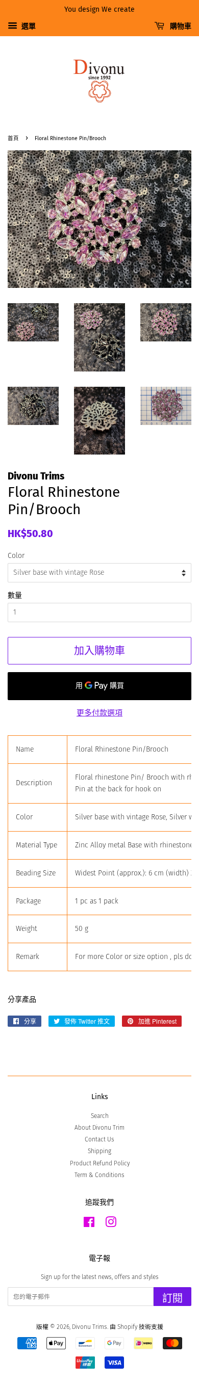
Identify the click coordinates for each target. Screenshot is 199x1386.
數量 (15, 595)
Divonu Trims (89, 1326)
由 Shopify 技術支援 (136, 1326)
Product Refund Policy (100, 1163)
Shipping (99, 1151)
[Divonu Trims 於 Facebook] (89, 1224)
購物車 (179, 26)
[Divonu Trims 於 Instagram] (110, 1224)
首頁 (13, 138)
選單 (28, 26)
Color (16, 555)
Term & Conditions (99, 1175)
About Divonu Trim (99, 1127)
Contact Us (99, 1139)
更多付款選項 (99, 712)
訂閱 (172, 1298)
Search (100, 1116)
